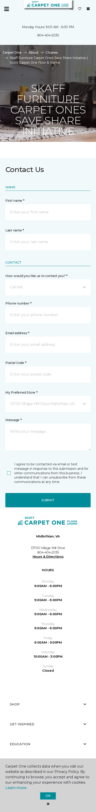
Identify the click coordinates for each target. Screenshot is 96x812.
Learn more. (16, 788)
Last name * (14, 230)
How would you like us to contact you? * (36, 275)
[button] (71, 9)
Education (20, 744)
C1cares (52, 52)
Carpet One (12, 52)
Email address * (17, 333)
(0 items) (88, 8)
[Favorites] (79, 9)
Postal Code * (15, 362)
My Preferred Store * (21, 392)
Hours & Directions (48, 557)
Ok (48, 796)
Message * (13, 420)
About (33, 52)
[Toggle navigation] (6, 9)
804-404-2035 (48, 35)
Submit (48, 500)
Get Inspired (22, 724)
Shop (15, 704)
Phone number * (18, 303)
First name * (14, 200)
